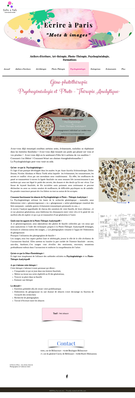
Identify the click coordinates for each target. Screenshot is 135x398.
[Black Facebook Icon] (67, 376)
